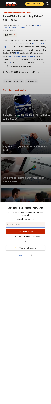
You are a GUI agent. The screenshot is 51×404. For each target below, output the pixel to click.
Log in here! (35, 236)
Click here (21, 256)
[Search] (47, 4)
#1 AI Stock (34, 3)
